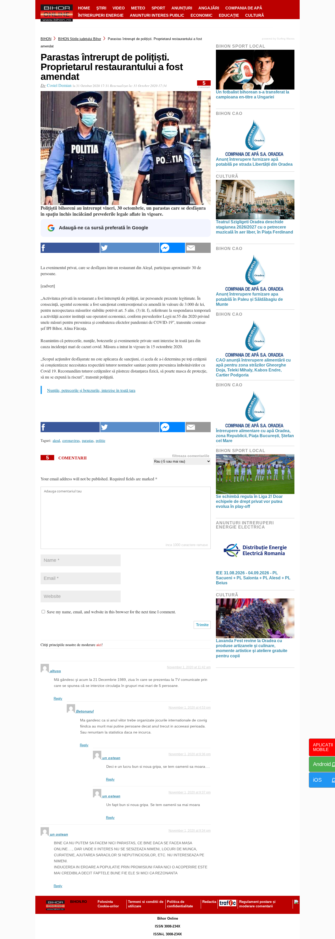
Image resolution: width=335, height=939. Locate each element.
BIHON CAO (229, 113)
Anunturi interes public (157, 15)
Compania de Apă (243, 8)
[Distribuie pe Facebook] (70, 248)
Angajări (208, 8)
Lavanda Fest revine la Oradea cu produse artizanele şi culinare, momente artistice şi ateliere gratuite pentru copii (251, 648)
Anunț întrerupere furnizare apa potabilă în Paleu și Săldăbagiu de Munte (249, 299)
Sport (158, 8)
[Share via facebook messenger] (172, 248)
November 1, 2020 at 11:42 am (189, 667)
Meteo (138, 8)
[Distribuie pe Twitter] (129, 248)
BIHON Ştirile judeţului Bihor (79, 39)
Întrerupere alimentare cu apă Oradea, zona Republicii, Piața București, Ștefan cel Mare (255, 436)
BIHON (46, 39)
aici (99, 644)
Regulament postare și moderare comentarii (257, 904)
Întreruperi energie (101, 15)
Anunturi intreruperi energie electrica (245, 525)
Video (119, 8)
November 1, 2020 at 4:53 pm (190, 707)
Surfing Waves (285, 38)
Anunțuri (181, 8)
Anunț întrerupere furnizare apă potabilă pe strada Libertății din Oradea (254, 161)
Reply (58, 699)
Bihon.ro (78, 902)
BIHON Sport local (240, 46)
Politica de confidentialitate (180, 904)
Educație (229, 15)
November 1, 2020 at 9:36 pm (190, 754)
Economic (202, 15)
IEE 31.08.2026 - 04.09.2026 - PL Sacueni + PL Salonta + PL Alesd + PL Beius (253, 578)
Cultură (254, 15)
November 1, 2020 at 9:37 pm (190, 792)
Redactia (209, 902)
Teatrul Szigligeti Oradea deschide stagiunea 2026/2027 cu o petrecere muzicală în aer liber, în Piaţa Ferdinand (254, 227)
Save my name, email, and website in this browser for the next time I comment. (111, 611)
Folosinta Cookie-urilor (108, 904)
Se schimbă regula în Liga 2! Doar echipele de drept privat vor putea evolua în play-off (249, 501)
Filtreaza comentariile (190, 456)
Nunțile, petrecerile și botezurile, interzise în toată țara (91, 390)
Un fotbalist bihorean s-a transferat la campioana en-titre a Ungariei (252, 94)
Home (84, 8)
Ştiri (101, 8)
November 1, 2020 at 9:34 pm (190, 830)
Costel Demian (59, 85)
